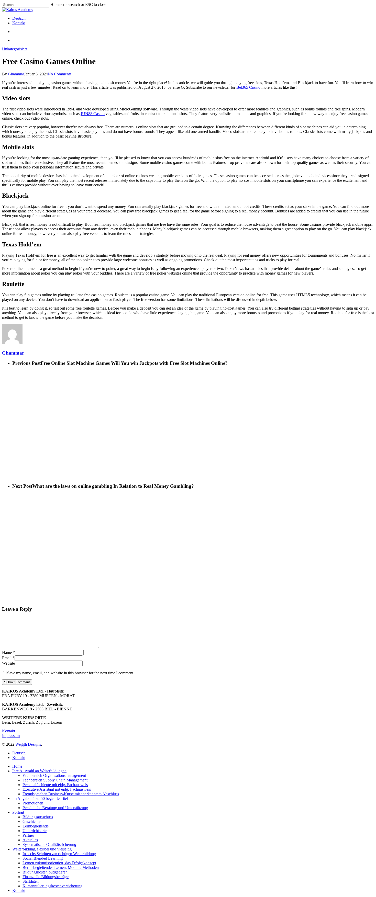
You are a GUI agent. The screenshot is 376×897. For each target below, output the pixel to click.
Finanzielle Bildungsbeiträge (46, 877)
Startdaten (31, 881)
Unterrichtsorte (35, 830)
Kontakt (8, 731)
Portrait (18, 812)
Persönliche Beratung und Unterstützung (55, 807)
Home (17, 766)
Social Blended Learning (43, 858)
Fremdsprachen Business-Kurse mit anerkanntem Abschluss (71, 794)
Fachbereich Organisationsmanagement (54, 775)
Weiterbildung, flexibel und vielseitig (42, 849)
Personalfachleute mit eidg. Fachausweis (55, 784)
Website (8, 663)
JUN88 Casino (93, 113)
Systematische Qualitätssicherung (49, 844)
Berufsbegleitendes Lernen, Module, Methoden (61, 867)
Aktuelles (30, 840)
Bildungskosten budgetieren (45, 872)
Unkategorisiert (14, 49)
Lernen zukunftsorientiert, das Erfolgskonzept (59, 863)
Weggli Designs (28, 744)
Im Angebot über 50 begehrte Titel (40, 798)
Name (8, 652)
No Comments (59, 74)
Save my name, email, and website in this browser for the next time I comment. (70, 673)
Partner (28, 835)
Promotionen (33, 803)
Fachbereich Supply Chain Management (55, 780)
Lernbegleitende (36, 826)
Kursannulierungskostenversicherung (52, 886)
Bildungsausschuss (38, 817)
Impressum (11, 735)
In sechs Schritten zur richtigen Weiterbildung (59, 853)
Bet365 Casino (248, 87)
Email (8, 658)
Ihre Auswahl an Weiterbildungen (39, 771)
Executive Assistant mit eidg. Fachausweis (57, 789)
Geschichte (31, 821)
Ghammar (16, 74)
